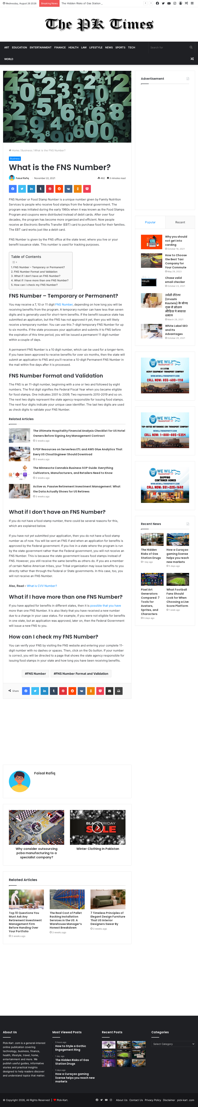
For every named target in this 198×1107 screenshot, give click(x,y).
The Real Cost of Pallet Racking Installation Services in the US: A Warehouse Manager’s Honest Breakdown (66, 920)
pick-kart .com (185, 1100)
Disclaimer (169, 1100)
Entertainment (41, 47)
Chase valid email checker (175, 280)
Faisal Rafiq (22, 178)
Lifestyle (95, 47)
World (8, 59)
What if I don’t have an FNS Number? (37, 275)
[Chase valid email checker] (151, 283)
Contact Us (136, 1100)
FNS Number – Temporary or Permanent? (39, 267)
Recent (180, 222)
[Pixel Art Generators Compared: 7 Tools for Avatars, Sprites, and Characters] (152, 579)
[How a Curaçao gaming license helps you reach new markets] (177, 539)
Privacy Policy (153, 1100)
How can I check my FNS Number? (36, 284)
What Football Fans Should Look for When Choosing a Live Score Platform (177, 598)
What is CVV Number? (42, 586)
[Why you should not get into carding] (151, 242)
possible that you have (105, 605)
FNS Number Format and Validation (35, 271)
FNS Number (64, 304)
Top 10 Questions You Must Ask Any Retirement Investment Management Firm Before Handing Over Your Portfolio (25, 922)
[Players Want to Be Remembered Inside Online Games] (108, 1063)
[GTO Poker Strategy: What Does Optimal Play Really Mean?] (139, 1054)
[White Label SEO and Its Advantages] (151, 331)
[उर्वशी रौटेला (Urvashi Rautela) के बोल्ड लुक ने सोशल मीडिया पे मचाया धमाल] (151, 300)
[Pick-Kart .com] (99, 24)
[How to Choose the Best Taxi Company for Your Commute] (151, 260)
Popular (150, 222)
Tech (131, 47)
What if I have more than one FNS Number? (41, 280)
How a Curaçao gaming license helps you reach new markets (177, 556)
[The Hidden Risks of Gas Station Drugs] (152, 539)
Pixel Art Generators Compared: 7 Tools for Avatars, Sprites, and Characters (150, 602)
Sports (120, 47)
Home (15, 150)
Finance (60, 47)
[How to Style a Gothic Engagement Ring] (108, 1045)
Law (84, 47)
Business (26, 150)
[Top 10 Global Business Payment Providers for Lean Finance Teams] (124, 1063)
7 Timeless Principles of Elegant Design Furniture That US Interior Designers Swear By (107, 918)
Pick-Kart (62, 1100)
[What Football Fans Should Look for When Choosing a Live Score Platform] (177, 579)
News (109, 47)
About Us (121, 1100)
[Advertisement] (67, 732)
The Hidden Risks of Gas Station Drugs (84, 3)
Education (19, 47)
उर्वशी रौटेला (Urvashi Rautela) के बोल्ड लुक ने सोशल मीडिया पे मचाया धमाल (176, 305)
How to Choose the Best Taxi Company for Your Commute (176, 261)
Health (73, 47)
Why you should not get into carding (176, 241)
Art (6, 47)
